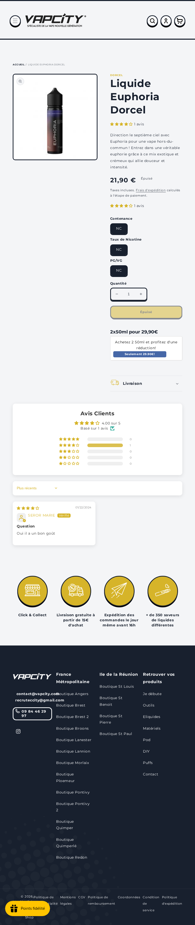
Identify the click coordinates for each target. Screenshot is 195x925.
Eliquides (151, 716)
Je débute (152, 694)
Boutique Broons (72, 728)
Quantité (118, 283)
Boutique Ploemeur (65, 777)
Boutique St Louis (117, 686)
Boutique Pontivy (73, 792)
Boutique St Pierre (111, 719)
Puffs (148, 762)
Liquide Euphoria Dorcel (46, 64)
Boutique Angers (72, 694)
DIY (146, 751)
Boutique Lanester (73, 740)
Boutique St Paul (116, 733)
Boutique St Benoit (111, 701)
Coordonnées (129, 897)
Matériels (151, 728)
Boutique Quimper (65, 824)
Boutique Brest (70, 705)
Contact (150, 774)
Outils (149, 705)
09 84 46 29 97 (34, 713)
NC (119, 228)
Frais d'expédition (151, 190)
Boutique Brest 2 (72, 716)
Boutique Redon (71, 857)
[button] (15, 20)
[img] (28, 508)
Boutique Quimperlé (66, 842)
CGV (81, 897)
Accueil (18, 64)
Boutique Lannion (73, 751)
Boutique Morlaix (72, 762)
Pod (147, 740)
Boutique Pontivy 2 (73, 806)
